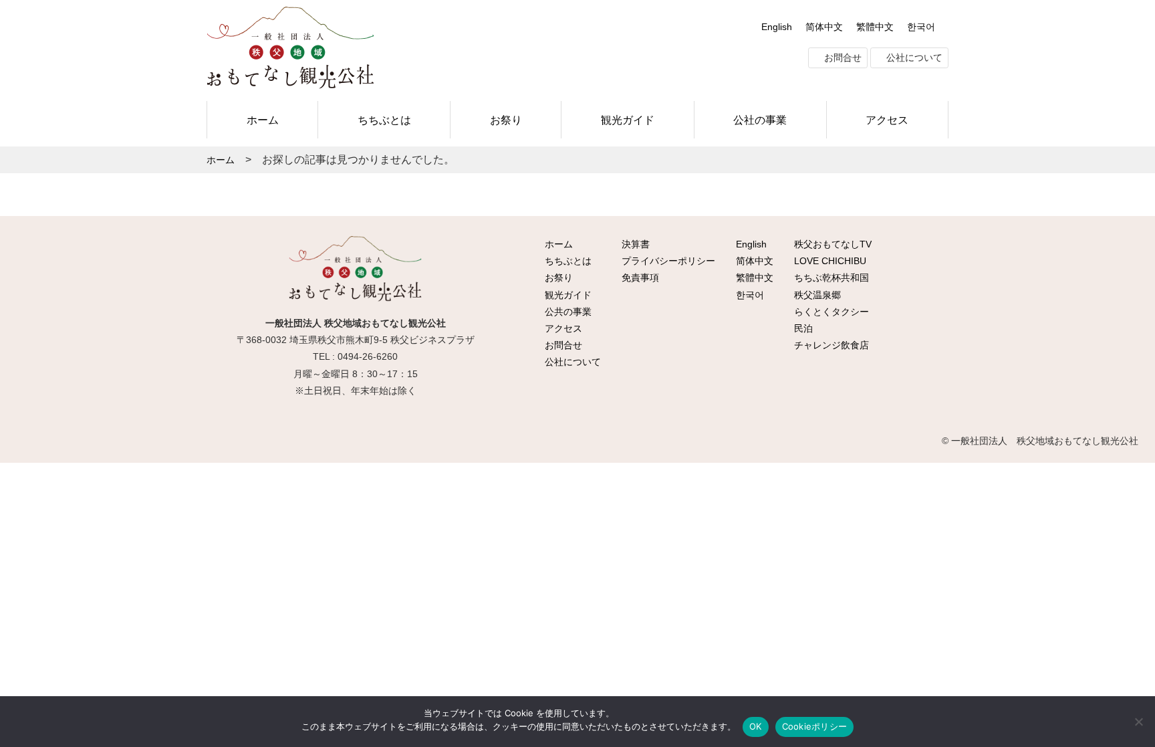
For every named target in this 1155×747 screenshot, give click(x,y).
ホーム (263, 119)
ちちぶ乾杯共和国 (830, 277)
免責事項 (639, 277)
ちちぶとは (384, 119)
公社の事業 (760, 119)
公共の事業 (567, 311)
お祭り (506, 119)
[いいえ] (1138, 721)
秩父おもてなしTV (831, 244)
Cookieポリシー (815, 726)
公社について (913, 57)
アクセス (887, 119)
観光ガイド (627, 119)
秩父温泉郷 (816, 295)
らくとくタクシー (830, 311)
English (776, 26)
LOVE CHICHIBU (828, 260)
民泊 (802, 328)
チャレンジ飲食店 (830, 345)
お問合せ (841, 57)
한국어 (921, 26)
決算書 (634, 244)
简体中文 (824, 26)
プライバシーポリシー (667, 260)
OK (755, 726)
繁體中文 (875, 26)
